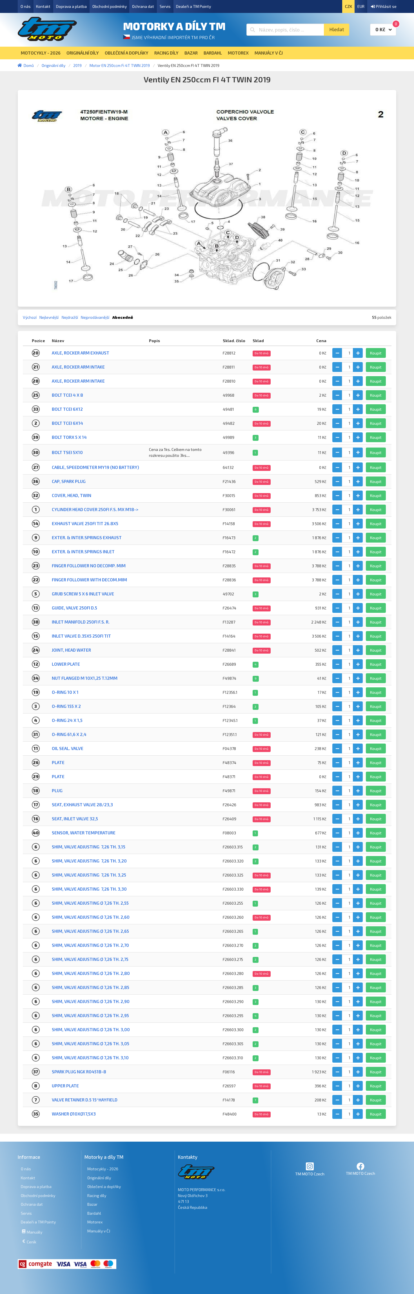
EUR (360, 6)
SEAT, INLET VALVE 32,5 (75, 818)
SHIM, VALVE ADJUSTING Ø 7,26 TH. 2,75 (90, 959)
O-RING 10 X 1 (65, 692)
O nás (26, 6)
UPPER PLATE (65, 1085)
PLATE (58, 762)
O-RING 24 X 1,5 (67, 720)
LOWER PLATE (66, 664)
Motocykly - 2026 (102, 1168)
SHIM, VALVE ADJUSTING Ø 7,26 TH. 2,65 (90, 931)
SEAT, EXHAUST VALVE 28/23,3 (82, 804)
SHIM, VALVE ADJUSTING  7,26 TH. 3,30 (89, 888)
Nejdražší (70, 317)
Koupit (376, 353)
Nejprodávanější (95, 317)
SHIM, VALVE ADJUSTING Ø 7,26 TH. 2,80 (91, 973)
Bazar (92, 1204)
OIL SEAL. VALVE (67, 748)
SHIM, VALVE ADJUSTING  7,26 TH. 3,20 (89, 860)
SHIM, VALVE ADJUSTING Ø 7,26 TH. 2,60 (91, 917)
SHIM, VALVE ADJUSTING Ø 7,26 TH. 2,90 (91, 1001)
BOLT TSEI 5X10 (67, 452)
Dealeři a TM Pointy (193, 6)
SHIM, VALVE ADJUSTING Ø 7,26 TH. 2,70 (90, 945)
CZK (348, 6)
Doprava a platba (71, 6)
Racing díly (96, 1195)
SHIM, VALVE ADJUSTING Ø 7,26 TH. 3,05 (90, 1043)
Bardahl (94, 1213)
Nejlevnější (49, 317)
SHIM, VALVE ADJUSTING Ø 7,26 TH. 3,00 (91, 1029)
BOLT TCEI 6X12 (67, 409)
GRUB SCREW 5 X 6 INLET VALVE (83, 593)
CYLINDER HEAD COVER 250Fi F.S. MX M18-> (95, 509)
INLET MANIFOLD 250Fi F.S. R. (81, 621)
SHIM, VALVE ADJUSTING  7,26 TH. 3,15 (88, 846)
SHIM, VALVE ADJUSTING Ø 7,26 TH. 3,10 (90, 1057)
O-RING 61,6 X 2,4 (69, 734)
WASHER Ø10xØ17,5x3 (74, 1113)
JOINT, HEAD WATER (71, 649)
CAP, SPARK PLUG (69, 481)
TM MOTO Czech (309, 1173)
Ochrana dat (143, 6)
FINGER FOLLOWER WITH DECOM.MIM (89, 579)
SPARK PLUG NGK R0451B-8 (79, 1071)
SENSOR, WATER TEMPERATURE (83, 832)
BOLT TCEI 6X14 (67, 423)
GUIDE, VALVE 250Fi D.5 (74, 607)
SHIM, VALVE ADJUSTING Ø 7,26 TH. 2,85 (90, 987)
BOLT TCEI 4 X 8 (67, 395)
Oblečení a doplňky (104, 1186)
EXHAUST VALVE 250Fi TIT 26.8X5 (85, 523)
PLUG (57, 790)
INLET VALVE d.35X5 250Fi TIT (81, 635)
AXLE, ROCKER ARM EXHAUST (80, 352)
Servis (165, 6)
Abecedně (122, 317)
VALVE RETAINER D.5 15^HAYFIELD (84, 1099)
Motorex (95, 1222)
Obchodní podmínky (109, 6)
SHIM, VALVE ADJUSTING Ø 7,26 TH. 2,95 (90, 1015)
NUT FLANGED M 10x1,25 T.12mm (84, 678)
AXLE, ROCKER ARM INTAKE (78, 366)
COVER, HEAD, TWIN (71, 495)
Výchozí (30, 317)
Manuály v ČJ (98, 1230)
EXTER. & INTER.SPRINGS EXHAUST (87, 537)
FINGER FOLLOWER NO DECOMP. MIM (89, 565)
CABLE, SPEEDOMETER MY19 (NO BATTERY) (95, 467)
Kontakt (43, 6)
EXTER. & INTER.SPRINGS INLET (83, 551)
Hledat (336, 29)
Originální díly (99, 1177)
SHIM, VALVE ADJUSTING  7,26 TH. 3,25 (89, 874)
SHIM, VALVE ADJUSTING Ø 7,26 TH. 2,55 (90, 902)
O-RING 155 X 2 (66, 706)
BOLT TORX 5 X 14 (69, 437)
